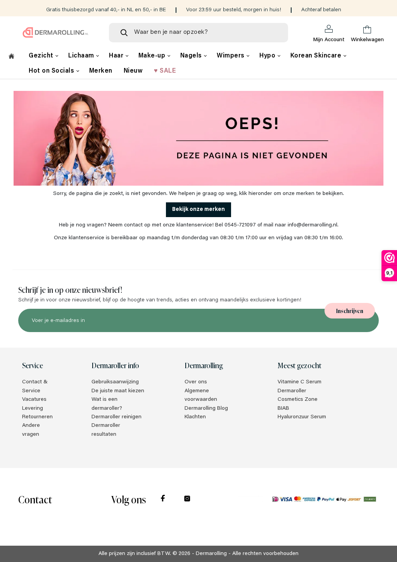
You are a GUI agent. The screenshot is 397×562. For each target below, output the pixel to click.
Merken (100, 71)
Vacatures (34, 399)
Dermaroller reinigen (116, 417)
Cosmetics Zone (298, 399)
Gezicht (42, 56)
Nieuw (133, 71)
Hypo (268, 56)
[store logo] (55, 32)
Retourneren (37, 417)
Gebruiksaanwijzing (115, 382)
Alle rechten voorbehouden (265, 554)
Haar (117, 56)
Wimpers (231, 56)
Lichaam (82, 56)
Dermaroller (292, 391)
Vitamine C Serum (299, 382)
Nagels (192, 56)
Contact (35, 499)
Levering (32, 408)
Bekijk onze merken (198, 209)
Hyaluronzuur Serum (302, 417)
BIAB (283, 408)
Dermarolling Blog (206, 408)
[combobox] (198, 32)
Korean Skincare (316, 56)
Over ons (196, 382)
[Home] (11, 57)
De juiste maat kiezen (117, 391)
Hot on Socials (52, 71)
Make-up (152, 56)
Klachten (195, 417)
